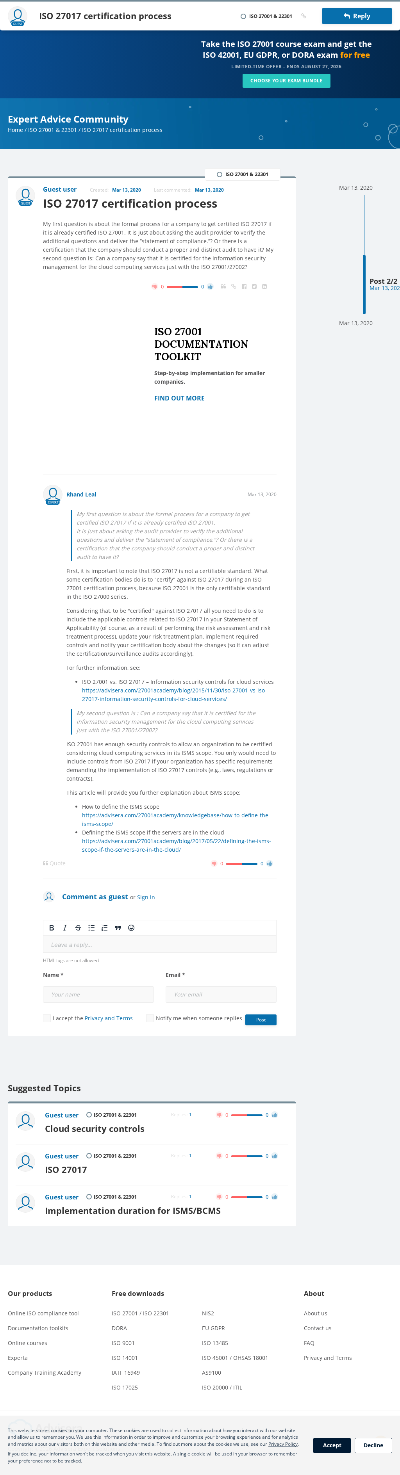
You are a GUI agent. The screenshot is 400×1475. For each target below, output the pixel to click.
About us (315, 1313)
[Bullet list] (91, 927)
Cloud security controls (95, 1129)
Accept (332, 1445)
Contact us (318, 1328)
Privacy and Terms (109, 1018)
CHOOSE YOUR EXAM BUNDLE (286, 80)
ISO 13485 (215, 1343)
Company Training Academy (44, 1372)
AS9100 (211, 1372)
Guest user (62, 1115)
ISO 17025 (125, 1387)
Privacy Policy (283, 1444)
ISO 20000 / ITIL (222, 1387)
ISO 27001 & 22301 (52, 129)
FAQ (309, 1343)
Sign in (146, 897)
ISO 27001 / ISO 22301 (140, 1313)
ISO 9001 (123, 1343)
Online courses (27, 1343)
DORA (119, 1328)
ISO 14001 (125, 1357)
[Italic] (64, 927)
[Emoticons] (131, 927)
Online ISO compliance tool (43, 1313)
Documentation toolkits (38, 1328)
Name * (53, 975)
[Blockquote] (118, 927)
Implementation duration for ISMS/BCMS (133, 1211)
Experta (18, 1357)
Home (15, 129)
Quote (57, 863)
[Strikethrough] (78, 927)
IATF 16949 (126, 1372)
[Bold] (51, 927)
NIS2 (208, 1313)
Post (261, 1019)
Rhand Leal (81, 494)
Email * (175, 975)
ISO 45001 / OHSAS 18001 (235, 1357)
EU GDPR (213, 1328)
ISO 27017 (66, 1170)
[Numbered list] (104, 927)
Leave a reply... (71, 944)
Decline (373, 1445)
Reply (360, 16)
